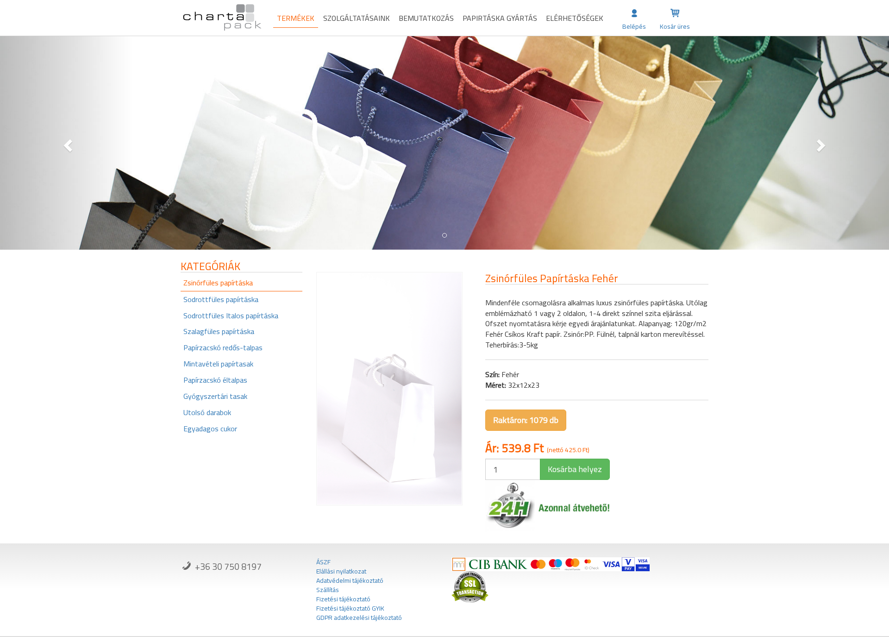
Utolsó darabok (207, 412)
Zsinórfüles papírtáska (218, 283)
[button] (66, 143)
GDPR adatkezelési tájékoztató (359, 618)
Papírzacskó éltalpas (215, 380)
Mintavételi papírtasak (218, 364)
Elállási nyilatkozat (341, 571)
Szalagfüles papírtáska (218, 331)
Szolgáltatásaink (356, 18)
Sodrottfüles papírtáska (220, 299)
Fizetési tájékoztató (343, 599)
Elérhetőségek (574, 18)
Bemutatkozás (426, 18)
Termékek (295, 18)
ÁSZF (323, 562)
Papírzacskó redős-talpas (223, 347)
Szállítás (327, 590)
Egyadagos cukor (210, 428)
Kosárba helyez (575, 469)
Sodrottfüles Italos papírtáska (230, 315)
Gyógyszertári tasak (215, 396)
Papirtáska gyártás (500, 18)
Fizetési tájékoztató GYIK (350, 608)
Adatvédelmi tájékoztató (349, 580)
